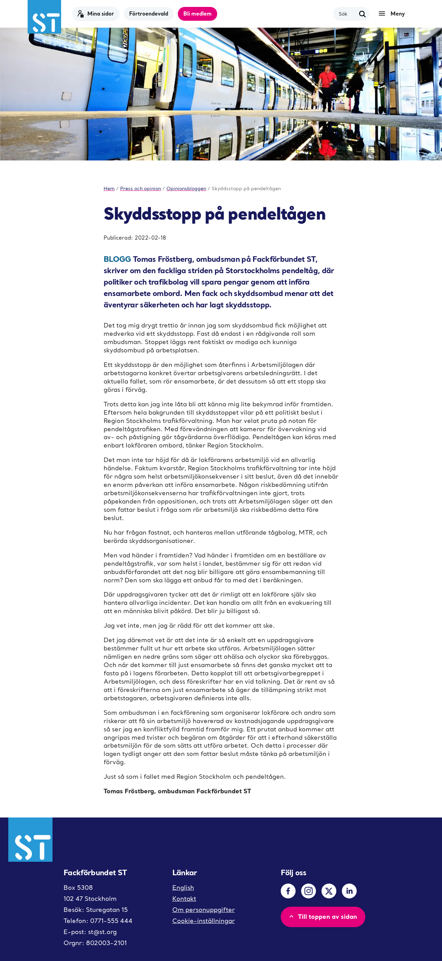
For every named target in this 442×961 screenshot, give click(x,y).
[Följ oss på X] (329, 891)
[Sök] (362, 14)
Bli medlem (197, 13)
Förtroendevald (148, 13)
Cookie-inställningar (203, 921)
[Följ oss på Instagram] (308, 891)
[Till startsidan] (44, 17)
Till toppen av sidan (327, 916)
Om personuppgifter (203, 910)
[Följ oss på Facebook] (288, 891)
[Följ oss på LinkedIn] (349, 891)
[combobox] (347, 14)
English (183, 887)
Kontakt (184, 899)
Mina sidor (100, 13)
